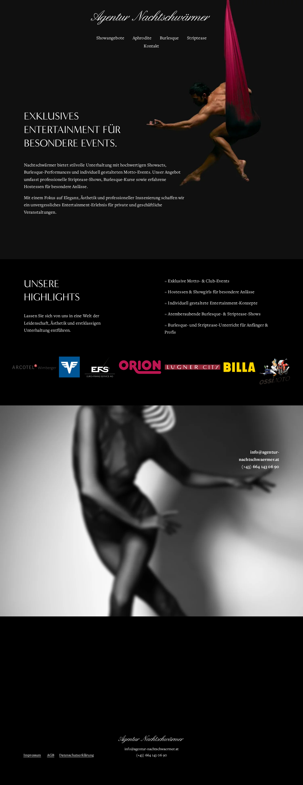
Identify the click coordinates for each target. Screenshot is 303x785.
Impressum (32, 755)
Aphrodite (142, 38)
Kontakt (151, 46)
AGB (50, 755)
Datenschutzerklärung (76, 755)
